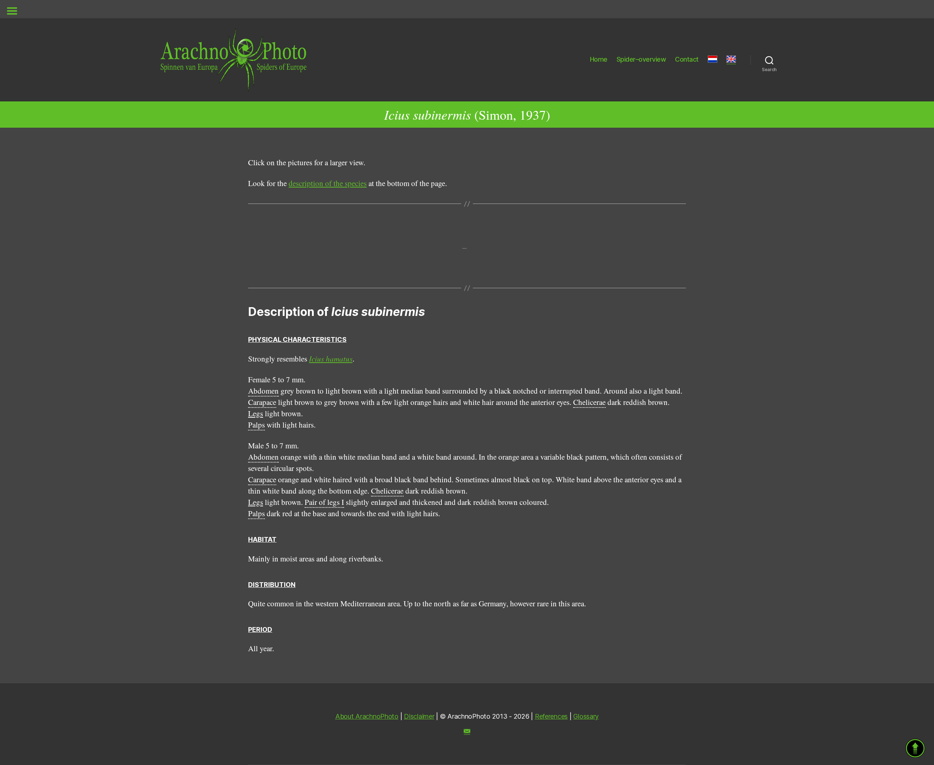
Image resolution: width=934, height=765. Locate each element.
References (551, 716)
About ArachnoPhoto (366, 716)
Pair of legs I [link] (324, 502)
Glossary (586, 716)
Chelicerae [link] (589, 402)
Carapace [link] (262, 402)
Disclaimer (419, 716)
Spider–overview (641, 59)
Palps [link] (256, 425)
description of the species (328, 183)
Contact (687, 59)
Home (598, 59)
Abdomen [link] (263, 391)
